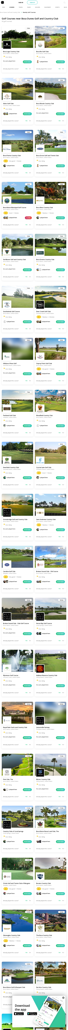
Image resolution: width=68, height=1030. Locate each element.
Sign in (21, 2)
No (30, 69)
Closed (28, 218)
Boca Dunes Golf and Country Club (10, 12)
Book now (27, 62)
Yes (26, 69)
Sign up (32, 2)
